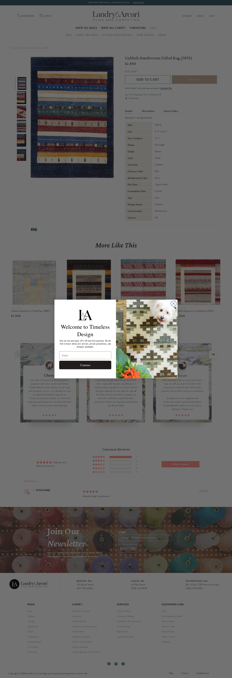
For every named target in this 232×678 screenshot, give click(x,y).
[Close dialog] (173, 303)
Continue (85, 365)
